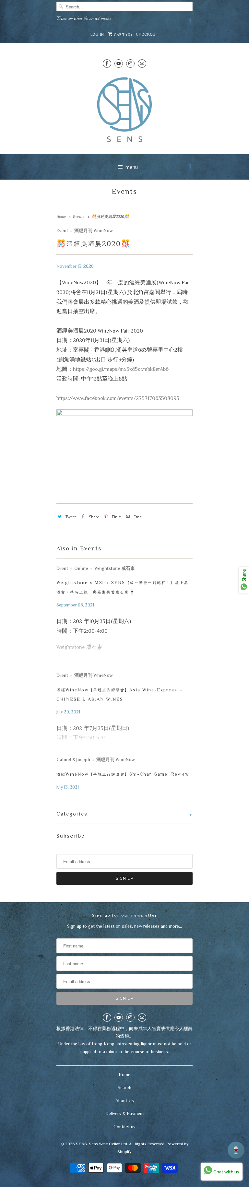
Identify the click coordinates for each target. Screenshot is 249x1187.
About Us (124, 1100)
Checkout (147, 34)
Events (124, 191)
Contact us (124, 1126)
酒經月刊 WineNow (93, 230)
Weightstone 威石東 (114, 568)
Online (81, 568)
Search (124, 1087)
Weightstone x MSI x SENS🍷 (122, 587)
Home (124, 1074)
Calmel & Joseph (73, 759)
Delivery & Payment (124, 1113)
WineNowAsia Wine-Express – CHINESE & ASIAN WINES (119, 694)
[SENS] (124, 111)
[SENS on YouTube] (118, 63)
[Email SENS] (142, 63)
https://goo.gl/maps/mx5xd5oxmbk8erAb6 (121, 369)
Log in (97, 34)
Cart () (122, 34)
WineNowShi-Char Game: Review (122, 774)
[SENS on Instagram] (130, 63)
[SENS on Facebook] (107, 63)
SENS (81, 1143)
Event (62, 230)
